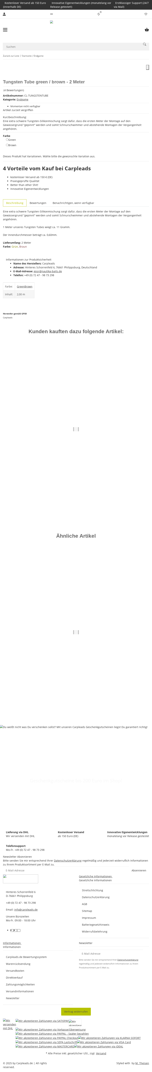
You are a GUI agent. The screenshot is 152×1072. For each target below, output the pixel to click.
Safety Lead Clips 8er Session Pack (76, 703)
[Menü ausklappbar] (5, 29)
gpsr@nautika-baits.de (48, 271)
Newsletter (12, 998)
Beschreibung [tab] (14, 203)
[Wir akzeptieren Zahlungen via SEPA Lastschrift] (46, 1042)
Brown (12, 145)
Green (12, 140)
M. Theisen (142, 1063)
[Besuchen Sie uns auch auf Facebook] (12, 930)
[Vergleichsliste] (98, 14)
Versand (101, 1053)
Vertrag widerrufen (76, 1011)
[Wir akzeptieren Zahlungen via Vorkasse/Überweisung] (51, 1029)
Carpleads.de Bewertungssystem (26, 957)
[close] (147, 67)
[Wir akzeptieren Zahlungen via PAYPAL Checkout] (47, 1038)
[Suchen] (144, 44)
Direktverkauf (14, 977)
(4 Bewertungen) (14, 90)
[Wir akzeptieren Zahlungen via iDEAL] (98, 1046)
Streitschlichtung (92, 890)
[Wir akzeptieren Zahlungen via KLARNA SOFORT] (109, 1038)
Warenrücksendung (18, 964)
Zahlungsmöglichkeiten (20, 984)
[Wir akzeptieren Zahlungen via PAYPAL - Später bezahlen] (52, 1034)
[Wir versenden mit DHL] (9, 1033)
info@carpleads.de (26, 909)
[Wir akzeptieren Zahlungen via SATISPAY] (42, 1023)
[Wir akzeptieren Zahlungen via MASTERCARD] (45, 1046)
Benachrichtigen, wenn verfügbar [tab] (73, 203)
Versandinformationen (20, 991)
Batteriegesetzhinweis (95, 924)
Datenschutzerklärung (68, 860)
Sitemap (87, 911)
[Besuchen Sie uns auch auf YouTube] (15, 930)
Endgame (22, 99)
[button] (51, 14)
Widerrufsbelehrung (94, 931)
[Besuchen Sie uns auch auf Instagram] (18, 930)
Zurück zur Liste (11, 55)
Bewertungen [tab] (38, 203)
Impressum (89, 918)
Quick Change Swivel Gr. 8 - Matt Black (76, 499)
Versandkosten (15, 970)
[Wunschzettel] (145, 14)
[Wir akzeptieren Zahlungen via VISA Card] (104, 1042)
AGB (84, 904)
